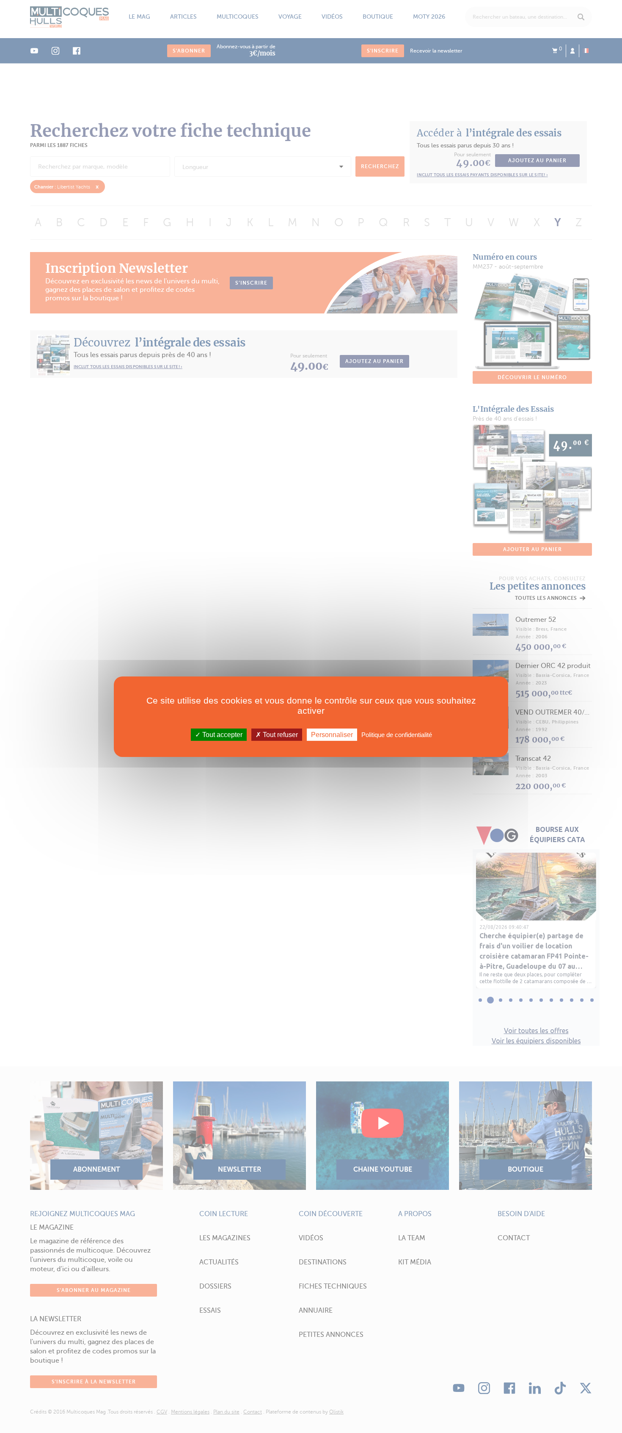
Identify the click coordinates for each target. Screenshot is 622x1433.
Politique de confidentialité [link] (396, 734)
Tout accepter (221, 734)
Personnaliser (332, 734)
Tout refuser (279, 734)
